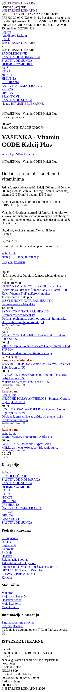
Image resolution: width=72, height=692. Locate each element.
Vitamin (22, 286)
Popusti (6, 32)
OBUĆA (7, 93)
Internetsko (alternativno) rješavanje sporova (29, 566)
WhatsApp (8, 154)
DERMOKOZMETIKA (17, 64)
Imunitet (44, 293)
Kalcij (39, 286)
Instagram (30, 154)
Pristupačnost (10, 538)
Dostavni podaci (12, 600)
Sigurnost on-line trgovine (18, 622)
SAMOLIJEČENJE (14, 53)
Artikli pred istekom (14, 35)
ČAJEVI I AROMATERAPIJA (22, 85)
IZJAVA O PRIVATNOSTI (19, 574)
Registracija (9, 545)
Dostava (7, 556)
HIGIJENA (9, 78)
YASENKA (9, 286)
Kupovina (8, 548)
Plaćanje (7, 552)
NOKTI (7, 75)
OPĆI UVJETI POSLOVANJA (22, 570)
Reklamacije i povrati (15, 559)
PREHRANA (10, 82)
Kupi (5, 331)
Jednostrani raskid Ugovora (19, 563)
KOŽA (6, 67)
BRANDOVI (10, 96)
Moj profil (8, 592)
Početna (7, 472)
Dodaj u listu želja (28, 257)
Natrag (6, 103)
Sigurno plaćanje (12, 626)
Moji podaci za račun (15, 596)
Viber (19, 154)
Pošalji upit (9, 253)
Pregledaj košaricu (13, 262)
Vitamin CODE (60, 290)
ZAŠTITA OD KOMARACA (21, 57)
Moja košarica (10, 607)
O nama (7, 541)
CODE (31, 286)
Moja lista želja (11, 603)
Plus (46, 286)
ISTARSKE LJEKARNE (27, 103)
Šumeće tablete (40, 290)
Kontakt (7, 577)
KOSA (6, 71)
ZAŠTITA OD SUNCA (17, 60)
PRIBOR (7, 89)
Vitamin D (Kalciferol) (24, 293)
